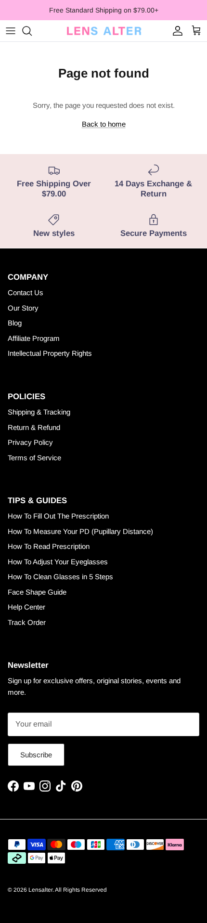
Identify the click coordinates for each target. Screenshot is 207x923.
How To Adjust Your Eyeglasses (58, 562)
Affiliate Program (34, 338)
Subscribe (36, 755)
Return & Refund (34, 427)
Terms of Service (34, 458)
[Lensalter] (103, 31)
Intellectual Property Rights (50, 353)
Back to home (104, 124)
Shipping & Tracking (39, 412)
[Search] (31, 30)
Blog (15, 323)
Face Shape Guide (37, 592)
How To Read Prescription (49, 546)
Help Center (26, 607)
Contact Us (25, 292)
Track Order (27, 622)
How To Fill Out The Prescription (58, 516)
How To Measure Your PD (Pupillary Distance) (80, 531)
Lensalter (40, 889)
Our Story (23, 308)
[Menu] (10, 30)
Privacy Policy (30, 442)
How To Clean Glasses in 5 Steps (60, 576)
